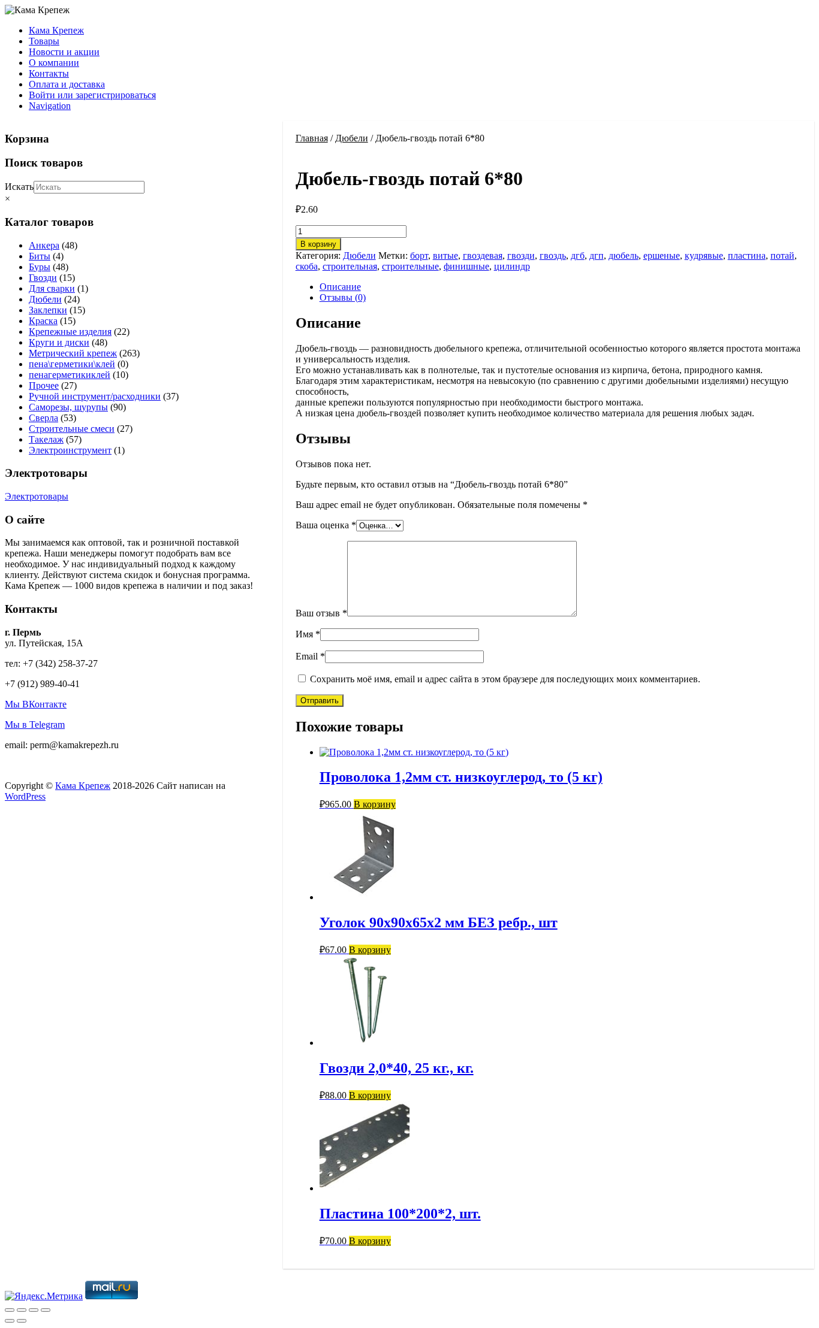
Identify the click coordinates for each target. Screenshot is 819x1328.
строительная (350, 266)
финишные (466, 266)
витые (445, 255)
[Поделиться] (33, 1310)
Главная (312, 138)
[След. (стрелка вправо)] (21, 1321)
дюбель (624, 255)
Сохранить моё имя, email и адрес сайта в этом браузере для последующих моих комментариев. (505, 679)
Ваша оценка (326, 525)
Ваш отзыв (321, 613)
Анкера (44, 245)
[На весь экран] (21, 1310)
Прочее (44, 385)
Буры (39, 267)
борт (419, 255)
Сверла (43, 418)
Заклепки (48, 310)
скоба (307, 266)
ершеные (661, 255)
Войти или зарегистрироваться (92, 95)
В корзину (318, 244)
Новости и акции (64, 52)
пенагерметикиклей (69, 375)
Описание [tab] (340, 287)
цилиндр (512, 266)
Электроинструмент (70, 450)
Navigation (50, 106)
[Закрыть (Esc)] (45, 1310)
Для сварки (52, 288)
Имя (308, 634)
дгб (578, 255)
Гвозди (43, 278)
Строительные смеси (72, 428)
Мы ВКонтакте (36, 704)
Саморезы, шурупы (68, 407)
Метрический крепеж (73, 353)
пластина (747, 255)
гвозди (521, 255)
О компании (54, 63)
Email (310, 656)
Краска (43, 321)
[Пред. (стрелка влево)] (9, 1321)
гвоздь (553, 255)
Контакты (49, 73)
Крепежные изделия (70, 331)
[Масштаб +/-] (9, 1310)
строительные (410, 266)
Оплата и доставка (67, 84)
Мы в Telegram (35, 724)
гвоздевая (482, 255)
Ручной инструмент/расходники (95, 396)
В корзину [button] (375, 804)
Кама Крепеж (56, 30)
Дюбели (351, 138)
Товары (44, 41)
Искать (19, 186)
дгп (596, 255)
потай (782, 255)
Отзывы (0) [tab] (343, 297)
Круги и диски (59, 342)
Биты (39, 256)
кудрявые (704, 255)
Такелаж (46, 439)
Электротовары (36, 496)
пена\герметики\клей (72, 364)
